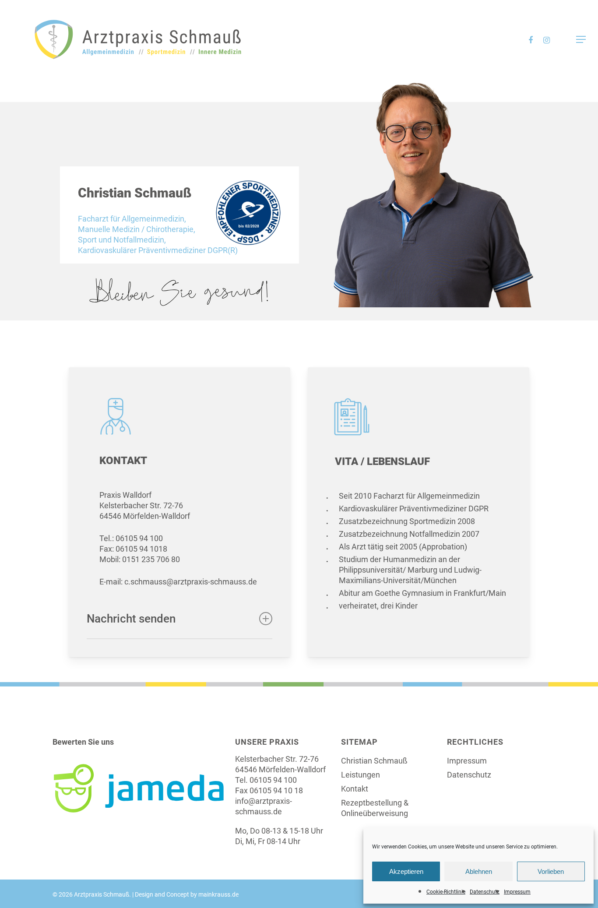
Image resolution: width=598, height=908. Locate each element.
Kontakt (354, 788)
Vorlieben (551, 871)
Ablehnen (478, 871)
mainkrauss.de (218, 894)
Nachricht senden (131, 618)
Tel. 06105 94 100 (266, 780)
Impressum (517, 892)
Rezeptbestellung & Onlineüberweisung (374, 808)
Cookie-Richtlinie (445, 892)
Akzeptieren (406, 871)
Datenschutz (485, 892)
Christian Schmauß (374, 760)
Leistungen (360, 774)
